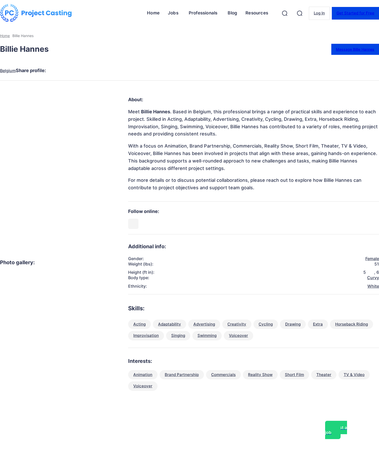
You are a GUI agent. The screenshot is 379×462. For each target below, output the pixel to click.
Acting (139, 324)
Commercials (223, 374)
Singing (178, 335)
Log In (319, 13)
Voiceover (238, 335)
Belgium (8, 70)
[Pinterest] (94, 70)
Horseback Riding (351, 324)
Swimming (207, 335)
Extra (318, 324)
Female (372, 258)
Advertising (204, 324)
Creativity (236, 324)
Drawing (293, 324)
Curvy (373, 277)
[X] (76, 70)
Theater (323, 374)
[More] (150, 70)
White (373, 286)
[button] (284, 13)
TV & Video (354, 374)
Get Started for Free (355, 13)
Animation (142, 374)
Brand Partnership (182, 374)
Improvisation (146, 335)
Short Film (294, 374)
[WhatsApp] (113, 70)
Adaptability (169, 324)
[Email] (131, 70)
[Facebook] (57, 70)
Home (5, 35)
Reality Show (260, 374)
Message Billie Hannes (355, 49)
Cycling (266, 324)
